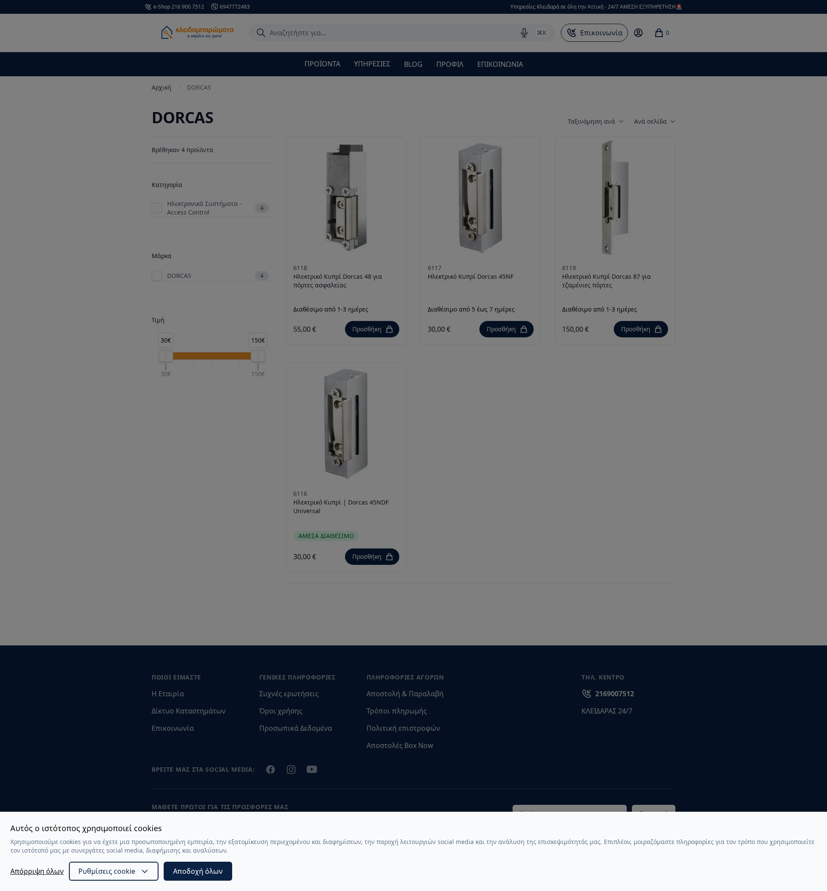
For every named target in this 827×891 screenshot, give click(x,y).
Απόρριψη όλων (37, 871)
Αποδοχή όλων (198, 871)
